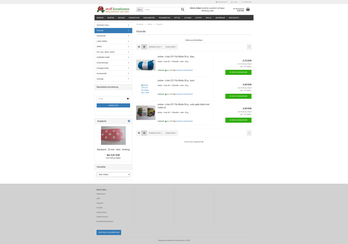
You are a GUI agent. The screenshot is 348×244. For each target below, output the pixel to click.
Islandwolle (101, 36)
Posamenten (164, 18)
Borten (111, 18)
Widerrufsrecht (102, 217)
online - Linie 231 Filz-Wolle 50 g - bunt (176, 80)
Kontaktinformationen (105, 221)
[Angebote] (129, 121)
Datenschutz (101, 212)
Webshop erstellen (165, 240)
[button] (221, 2)
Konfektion (134, 18)
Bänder (100, 18)
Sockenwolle (102, 73)
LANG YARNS (102, 41)
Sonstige (100, 79)
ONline (99, 47)
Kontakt (99, 208)
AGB (98, 198)
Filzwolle (100, 30)
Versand (100, 203)
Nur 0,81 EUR (113, 155)
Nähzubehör (149, 18)
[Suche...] (182, 9)
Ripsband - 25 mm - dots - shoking (113, 149)
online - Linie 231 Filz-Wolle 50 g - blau (176, 56)
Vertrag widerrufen (108, 232)
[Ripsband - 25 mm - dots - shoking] (113, 135)
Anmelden (113, 105)
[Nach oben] (340, 240)
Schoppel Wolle (103, 68)
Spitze (177, 18)
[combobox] (155, 47)
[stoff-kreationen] (114, 9)
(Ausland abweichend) (184, 70)
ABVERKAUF (220, 18)
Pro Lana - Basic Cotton (106, 52)
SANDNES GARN (103, 57)
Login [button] (235, 2)
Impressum (101, 194)
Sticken (187, 18)
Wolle (208, 18)
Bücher (121, 18)
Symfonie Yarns (103, 25)
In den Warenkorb (238, 72)
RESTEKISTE (234, 18)
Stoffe (198, 18)
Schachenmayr (102, 63)
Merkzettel (247, 2)
